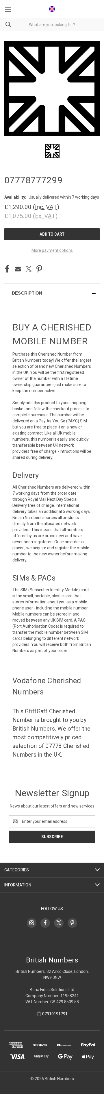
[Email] (18, 269)
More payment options (52, 250)
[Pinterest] (39, 269)
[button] (52, 293)
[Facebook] (7, 269)
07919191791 (55, 1014)
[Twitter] (28, 269)
